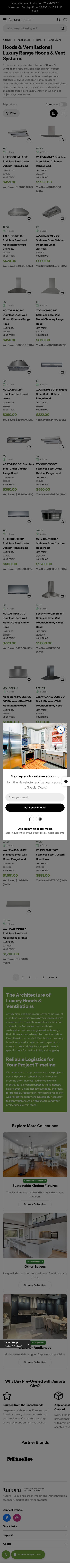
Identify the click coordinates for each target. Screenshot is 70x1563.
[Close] (60, 729)
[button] (15, 1344)
